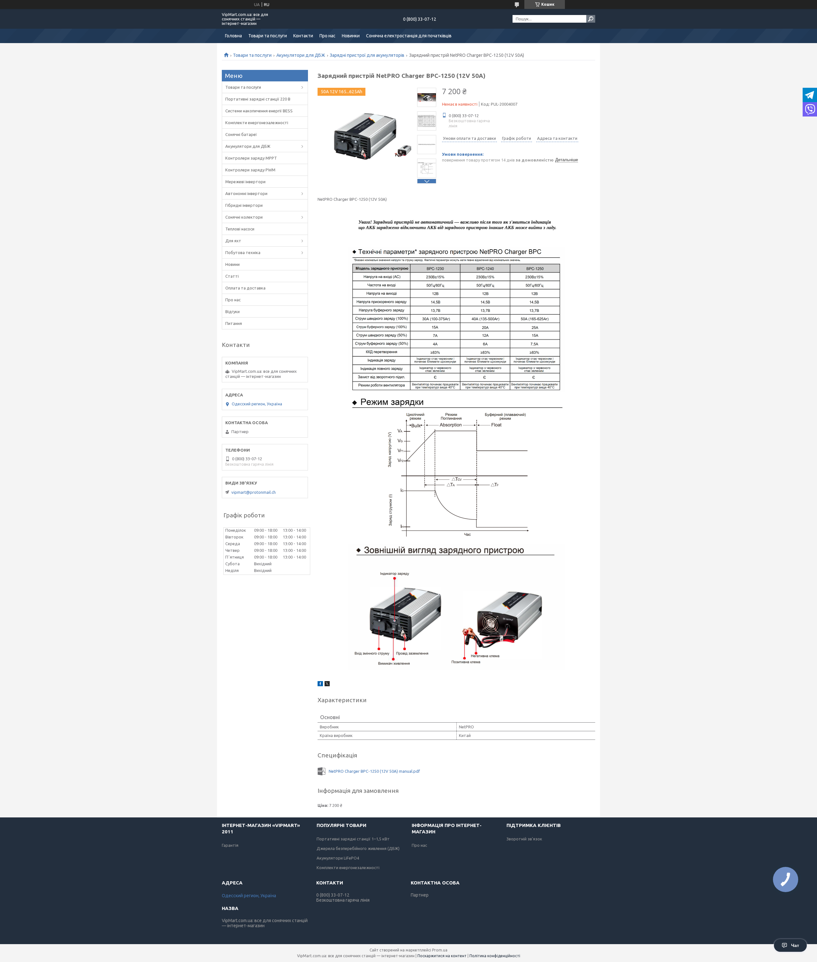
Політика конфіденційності (494, 956)
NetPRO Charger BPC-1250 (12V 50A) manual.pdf (374, 771)
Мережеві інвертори (245, 181)
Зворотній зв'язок (524, 839)
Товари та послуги (267, 35)
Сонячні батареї (241, 134)
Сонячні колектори (244, 217)
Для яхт (233, 240)
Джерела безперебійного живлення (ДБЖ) (358, 848)
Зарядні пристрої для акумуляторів (367, 55)
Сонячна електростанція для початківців (409, 35)
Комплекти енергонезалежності (256, 122)
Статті (232, 276)
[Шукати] (590, 19)
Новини (232, 264)
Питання (233, 323)
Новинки (351, 35)
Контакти (303, 35)
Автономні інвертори (246, 193)
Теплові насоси (239, 229)
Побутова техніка (242, 252)
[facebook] (320, 684)
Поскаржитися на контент (442, 956)
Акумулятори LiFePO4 (338, 858)
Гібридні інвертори (244, 205)
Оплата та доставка (245, 288)
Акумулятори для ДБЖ (300, 55)
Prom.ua (439, 950)
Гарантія (230, 845)
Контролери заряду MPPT (251, 158)
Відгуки (232, 311)
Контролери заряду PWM (250, 170)
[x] (327, 684)
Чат (795, 945)
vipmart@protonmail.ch (253, 492)
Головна (233, 35)
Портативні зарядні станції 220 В (257, 99)
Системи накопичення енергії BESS (259, 111)
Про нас (327, 35)
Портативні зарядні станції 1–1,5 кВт (353, 839)
